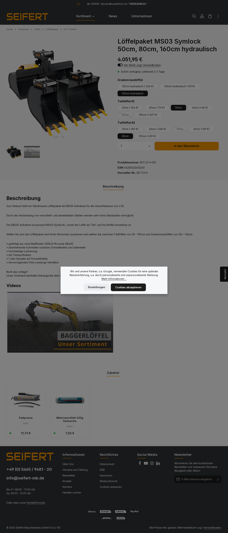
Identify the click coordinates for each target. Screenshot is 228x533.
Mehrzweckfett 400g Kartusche (69, 419)
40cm (157, 107)
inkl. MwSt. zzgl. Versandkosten (142, 65)
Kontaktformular (36, 502)
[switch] (120, 65)
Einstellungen (96, 287)
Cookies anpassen (111, 486)
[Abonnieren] (218, 479)
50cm (178, 107)
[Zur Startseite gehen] (32, 16)
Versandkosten (212, 527)
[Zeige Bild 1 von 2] (55, 137)
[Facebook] (140, 464)
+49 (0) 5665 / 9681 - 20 (29, 469)
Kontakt (67, 481)
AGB (102, 469)
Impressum (106, 475)
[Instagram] (152, 464)
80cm (127, 115)
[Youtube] (146, 464)
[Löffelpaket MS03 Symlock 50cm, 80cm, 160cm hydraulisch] (58, 89)
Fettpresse (26, 417)
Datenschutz (107, 464)
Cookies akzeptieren (128, 287)
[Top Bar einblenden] (218, 16)
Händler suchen (72, 492)
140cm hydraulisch (179, 86)
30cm (130, 107)
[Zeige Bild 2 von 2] (63, 137)
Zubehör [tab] (113, 373)
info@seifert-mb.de (25, 478)
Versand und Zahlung (75, 469)
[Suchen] (194, 16)
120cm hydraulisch (138, 86)
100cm (148, 114)
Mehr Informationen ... (114, 278)
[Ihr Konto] (202, 16)
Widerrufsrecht (108, 481)
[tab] (113, 186)
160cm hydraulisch (132, 93)
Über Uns (68, 464)
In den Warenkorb (186, 146)
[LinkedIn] (158, 464)
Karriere (67, 486)
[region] (58, 99)
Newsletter (69, 475)
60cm (200, 107)
